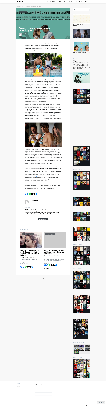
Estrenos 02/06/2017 (29, 212)
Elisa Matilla (47, 211)
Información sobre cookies (40, 387)
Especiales (85, 1)
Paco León (30, 171)
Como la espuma (55, 209)
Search (87, 9)
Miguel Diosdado (56, 212)
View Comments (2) (43, 219)
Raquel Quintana (43, 213)
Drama (43, 211)
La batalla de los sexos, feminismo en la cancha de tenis (81, 53)
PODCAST (80, 1)
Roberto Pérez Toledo (51, 213)
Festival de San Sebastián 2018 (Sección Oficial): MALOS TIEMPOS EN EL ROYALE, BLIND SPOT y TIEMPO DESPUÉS (81, 67)
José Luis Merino (49, 255)
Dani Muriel (27, 211)
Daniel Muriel (32, 211)
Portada (22, 6)
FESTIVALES (59, 1)
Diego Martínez (38, 211)
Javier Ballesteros (36, 212)
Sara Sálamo (58, 213)
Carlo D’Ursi (44, 209)
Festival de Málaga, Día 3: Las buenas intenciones (79, 25)
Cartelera (21, 11)
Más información (38, 390)
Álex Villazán (33, 209)
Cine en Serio (19, 1)
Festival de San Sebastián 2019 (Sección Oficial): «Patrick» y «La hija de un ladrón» (29, 253)
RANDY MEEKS (25, 257)
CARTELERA (54, 1)
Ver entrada (22, 269)
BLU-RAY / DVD (67, 1)
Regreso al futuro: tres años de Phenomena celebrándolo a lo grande (54, 252)
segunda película (39, 176)
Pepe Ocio (38, 213)
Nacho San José (28, 213)
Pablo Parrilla (25, 33)
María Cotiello (49, 212)
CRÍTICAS (49, 1)
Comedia (49, 209)
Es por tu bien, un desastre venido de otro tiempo (80, 62)
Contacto (37, 397)
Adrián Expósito (28, 209)
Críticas (25, 11)
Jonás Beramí (43, 212)
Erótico (51, 211)
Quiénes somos (38, 393)
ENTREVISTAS (74, 1)
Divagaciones (52, 234)
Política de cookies (39, 384)
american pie (39, 209)
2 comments (31, 35)
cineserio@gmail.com (20, 386)
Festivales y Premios (30, 234)
